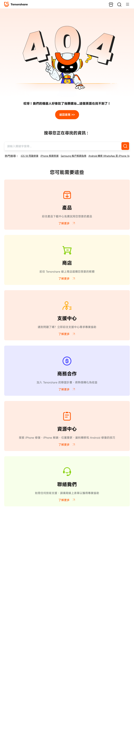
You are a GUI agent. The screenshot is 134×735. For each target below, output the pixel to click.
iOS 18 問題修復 (29, 155)
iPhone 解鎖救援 (49, 155)
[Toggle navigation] (126, 4)
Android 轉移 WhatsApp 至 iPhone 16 (108, 155)
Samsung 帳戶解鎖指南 (73, 155)
